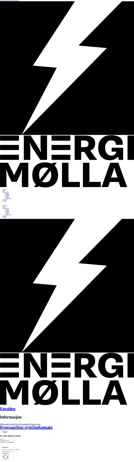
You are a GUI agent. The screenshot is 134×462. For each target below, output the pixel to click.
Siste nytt (5, 199)
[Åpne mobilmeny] (0, 203)
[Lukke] (0, 406)
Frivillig (7, 195)
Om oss (7, 193)
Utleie (7, 197)
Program (5, 189)
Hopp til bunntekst (14, 0)
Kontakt (4, 200)
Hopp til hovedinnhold (5, 0)
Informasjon (5, 192)
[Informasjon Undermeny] (8, 192)
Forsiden (7, 408)
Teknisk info (8, 198)
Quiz (4, 190)
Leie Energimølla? (23, 424)
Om (34, 427)
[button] (67, 417)
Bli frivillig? (11, 424)
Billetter (7, 194)
